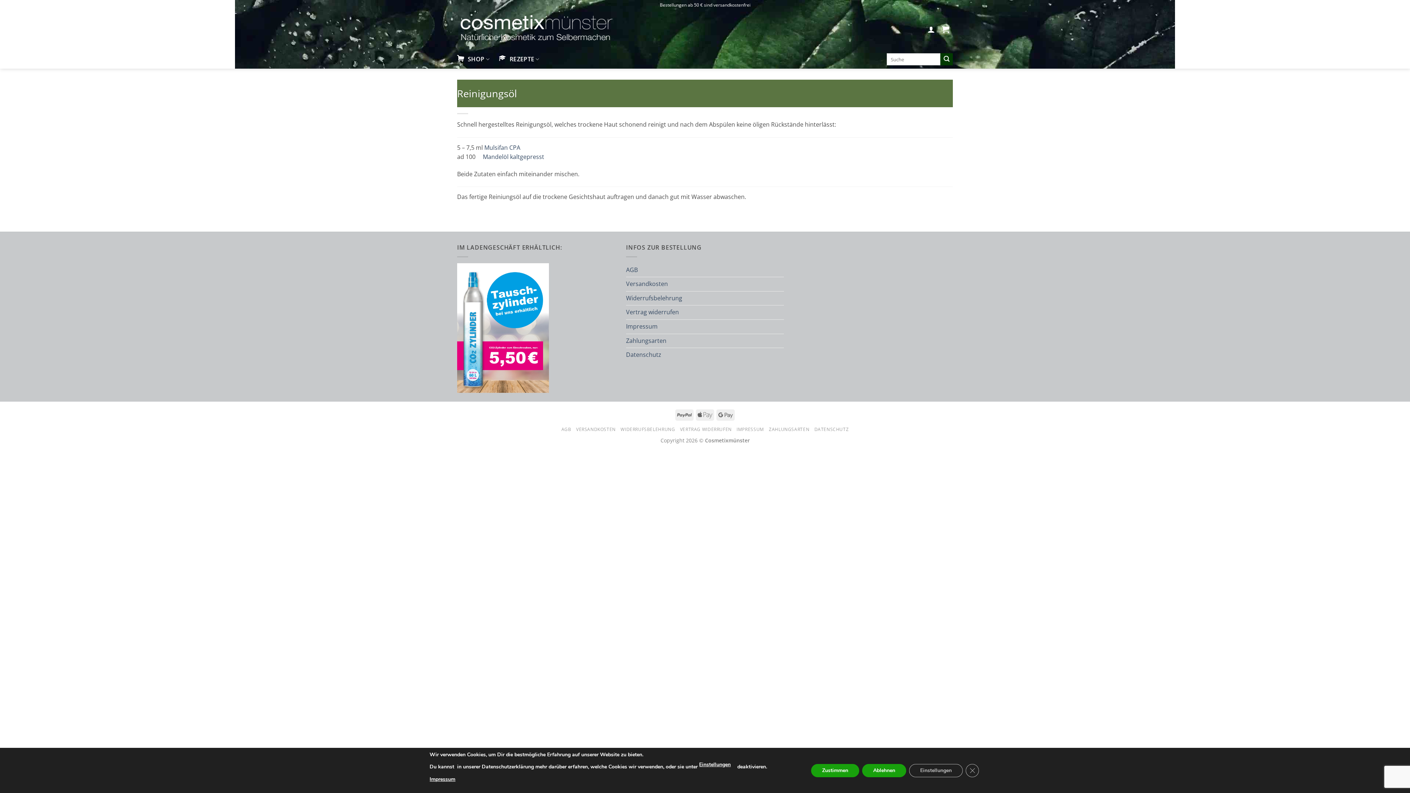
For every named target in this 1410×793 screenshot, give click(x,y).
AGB (632, 270)
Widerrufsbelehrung (654, 298)
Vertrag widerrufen (652, 312)
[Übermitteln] (946, 59)
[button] (931, 29)
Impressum (642, 326)
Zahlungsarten (646, 341)
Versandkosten (647, 284)
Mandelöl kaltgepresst (513, 157)
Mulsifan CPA (502, 148)
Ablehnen (884, 770)
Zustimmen (835, 770)
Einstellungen (715, 764)
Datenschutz (643, 355)
